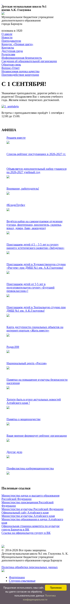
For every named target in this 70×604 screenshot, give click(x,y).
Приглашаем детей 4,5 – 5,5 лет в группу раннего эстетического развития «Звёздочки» (35, 246)
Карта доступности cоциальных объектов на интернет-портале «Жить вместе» (35, 328)
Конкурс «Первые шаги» (17, 44)
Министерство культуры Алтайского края (28, 515)
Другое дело (14, 452)
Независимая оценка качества (20, 71)
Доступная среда (12, 51)
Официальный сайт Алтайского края (25, 512)
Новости (7, 37)
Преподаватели (11, 40)
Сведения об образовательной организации (29, 61)
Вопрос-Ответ (10, 68)
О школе (6, 34)
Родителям (8, 54)
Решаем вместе (16, 137)
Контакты (7, 47)
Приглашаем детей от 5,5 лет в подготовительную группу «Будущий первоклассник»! (31, 287)
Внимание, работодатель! (23, 188)
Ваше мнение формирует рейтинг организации (37, 435)
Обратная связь (11, 64)
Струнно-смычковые (22, 580)
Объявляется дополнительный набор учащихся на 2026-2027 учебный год (36, 170)
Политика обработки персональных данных (29, 567)
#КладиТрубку (16, 205)
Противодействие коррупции (20, 74)
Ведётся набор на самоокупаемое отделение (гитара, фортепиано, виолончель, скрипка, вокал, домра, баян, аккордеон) (35, 225)
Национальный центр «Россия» (27, 363)
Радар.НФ (13, 346)
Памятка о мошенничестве (24, 419)
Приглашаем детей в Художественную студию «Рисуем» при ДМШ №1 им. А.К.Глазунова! (36, 266)
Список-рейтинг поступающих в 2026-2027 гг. (36, 154)
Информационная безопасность (21, 57)
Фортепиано (17, 577)
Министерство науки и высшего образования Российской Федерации (30, 497)
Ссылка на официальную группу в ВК (26, 532)
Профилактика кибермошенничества (30, 468)
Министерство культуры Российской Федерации (32, 509)
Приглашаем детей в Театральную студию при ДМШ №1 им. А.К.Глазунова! (36, 309)
